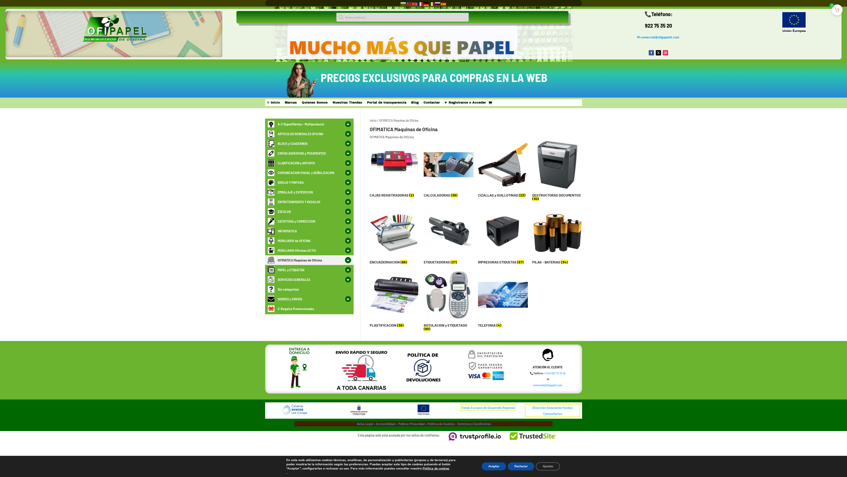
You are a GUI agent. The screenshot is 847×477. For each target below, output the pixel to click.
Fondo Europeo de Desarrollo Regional (488, 407)
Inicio (373, 120)
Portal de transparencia (386, 102)
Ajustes (548, 466)
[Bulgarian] (403, 4)
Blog (415, 102)
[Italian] (432, 4)
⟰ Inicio (273, 102)
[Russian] (438, 4)
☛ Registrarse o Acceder (465, 102)
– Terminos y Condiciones (473, 424)
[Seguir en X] (658, 52)
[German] (426, 4)
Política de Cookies (441, 424)
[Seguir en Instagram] (665, 52)
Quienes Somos (315, 102)
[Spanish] (443, 4)
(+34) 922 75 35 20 (555, 373)
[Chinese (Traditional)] (409, 4)
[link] (555, 373)
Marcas (291, 102)
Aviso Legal (365, 424)
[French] (421, 4)
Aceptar (493, 466)
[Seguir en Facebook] (651, 52)
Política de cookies (436, 468)
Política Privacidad (411, 424)
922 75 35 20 (658, 25)
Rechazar (521, 466)
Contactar (432, 102)
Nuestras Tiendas (347, 102)
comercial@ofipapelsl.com (660, 37)
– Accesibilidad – (385, 424)
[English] (415, 4)
